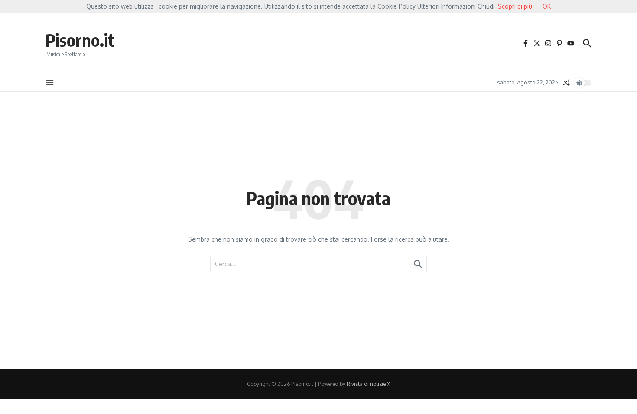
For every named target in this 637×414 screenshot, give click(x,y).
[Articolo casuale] (566, 82)
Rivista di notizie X (368, 384)
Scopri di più (515, 6)
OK (547, 6)
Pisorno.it (80, 40)
